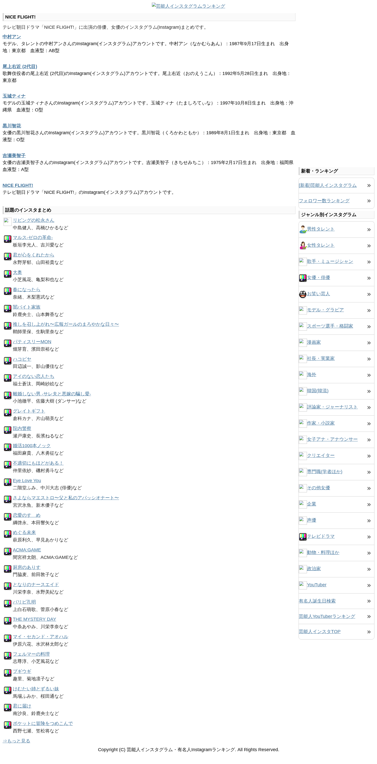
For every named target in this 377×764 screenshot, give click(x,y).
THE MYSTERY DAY (34, 619)
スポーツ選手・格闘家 (330, 326)
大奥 (17, 272)
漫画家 (314, 342)
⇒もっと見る (16, 740)
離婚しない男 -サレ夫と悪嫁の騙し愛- (52, 393)
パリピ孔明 (24, 602)
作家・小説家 (321, 423)
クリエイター (321, 455)
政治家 (314, 568)
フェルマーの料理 (31, 654)
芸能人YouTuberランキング (327, 616)
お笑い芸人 (318, 293)
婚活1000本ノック (32, 445)
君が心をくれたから (33, 254)
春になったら (27, 289)
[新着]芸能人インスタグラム (328, 185)
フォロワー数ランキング (324, 200)
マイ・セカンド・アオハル (40, 636)
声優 (311, 520)
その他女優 (318, 487)
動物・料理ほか (323, 552)
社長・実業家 (321, 358)
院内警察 (22, 428)
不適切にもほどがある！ (38, 463)
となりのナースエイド (36, 584)
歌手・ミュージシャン (330, 261)
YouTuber (316, 584)
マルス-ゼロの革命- (33, 237)
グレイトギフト (29, 411)
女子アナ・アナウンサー (332, 439)
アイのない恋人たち (33, 376)
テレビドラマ (321, 536)
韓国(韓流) (318, 390)
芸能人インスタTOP (320, 631)
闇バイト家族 (27, 307)
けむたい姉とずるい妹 (36, 688)
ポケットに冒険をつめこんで (43, 723)
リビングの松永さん (33, 220)
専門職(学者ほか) (324, 471)
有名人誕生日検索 (317, 601)
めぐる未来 (24, 532)
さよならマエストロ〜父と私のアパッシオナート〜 (66, 497)
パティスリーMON (32, 341)
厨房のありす (27, 567)
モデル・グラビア (325, 309)
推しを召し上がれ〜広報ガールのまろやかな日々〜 (66, 324)
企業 (311, 504)
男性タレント (321, 229)
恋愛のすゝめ (27, 515)
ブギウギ (22, 671)
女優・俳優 (318, 277)
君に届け (22, 706)
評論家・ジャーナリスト (332, 406)
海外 (311, 374)
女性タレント (321, 245)
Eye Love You (27, 480)
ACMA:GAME (27, 549)
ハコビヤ (22, 359)
